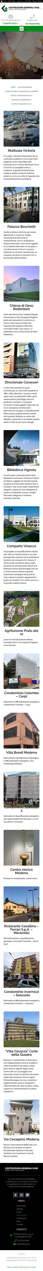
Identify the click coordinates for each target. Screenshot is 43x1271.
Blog (18, 1221)
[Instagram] (21, 1195)
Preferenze (23, 1267)
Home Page (21, 1206)
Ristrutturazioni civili (21, 104)
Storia (19, 1212)
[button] (22, 29)
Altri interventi (25, 87)
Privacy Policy (12, 1267)
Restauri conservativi (21, 100)
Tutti (13, 87)
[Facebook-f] (15, 1195)
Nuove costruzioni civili (21, 95)
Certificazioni (22, 1218)
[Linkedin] (27, 1195)
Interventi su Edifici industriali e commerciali (21, 91)
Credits (33, 1267)
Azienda (20, 1209)
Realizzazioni (22, 1215)
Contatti (20, 1224)
